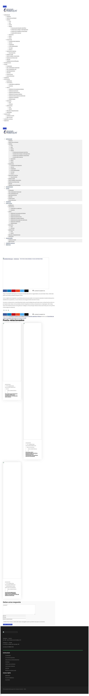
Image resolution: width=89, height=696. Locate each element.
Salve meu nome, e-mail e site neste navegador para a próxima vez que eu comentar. (24, 621)
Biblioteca (7, 2)
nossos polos (7, 114)
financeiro (9, 100)
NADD (10, 24)
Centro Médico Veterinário (13, 56)
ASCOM (8, 59)
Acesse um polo (10, 115)
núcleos (8, 19)
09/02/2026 (8, 384)
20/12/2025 (7, 582)
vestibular (6, 77)
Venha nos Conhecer (10, 664)
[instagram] (9, 691)
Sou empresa (12, 53)
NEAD (10, 38)
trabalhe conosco (8, 119)
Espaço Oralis (10, 54)
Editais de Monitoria (13, 91)
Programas (9, 39)
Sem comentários (11, 390)
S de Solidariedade (13, 46)
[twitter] (7, 691)
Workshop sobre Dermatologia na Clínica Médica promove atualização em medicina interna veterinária (32, 454)
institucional (7, 15)
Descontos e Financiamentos (12, 659)
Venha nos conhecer (11, 18)
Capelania (11, 44)
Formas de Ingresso (10, 657)
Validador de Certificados (13, 61)
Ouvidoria (5, 6)
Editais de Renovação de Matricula (17, 96)
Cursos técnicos (10, 76)
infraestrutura (7, 62)
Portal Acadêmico (8, 3)
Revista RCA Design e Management (19, 29)
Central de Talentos (11, 51)
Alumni (10, 43)
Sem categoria (30, 447)
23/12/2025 (28, 442)
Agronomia (9, 586)
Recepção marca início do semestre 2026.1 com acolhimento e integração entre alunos (11, 395)
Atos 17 (10, 49)
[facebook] (3, 691)
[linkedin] (5, 691)
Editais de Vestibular (14, 97)
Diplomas (6, 120)
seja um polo (10, 117)
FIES (10, 102)
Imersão (8, 72)
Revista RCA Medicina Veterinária (19, 31)
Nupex (10, 26)
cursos (5, 64)
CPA (10, 21)
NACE (10, 36)
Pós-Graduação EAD (11, 69)
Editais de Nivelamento (14, 92)
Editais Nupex (12, 99)
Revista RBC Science (16, 33)
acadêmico (9, 81)
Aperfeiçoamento (11, 71)
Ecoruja (10, 48)
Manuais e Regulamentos (12, 110)
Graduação (9, 66)
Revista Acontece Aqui (12, 57)
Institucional (9, 105)
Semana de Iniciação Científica (18, 28)
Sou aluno (7, 4)
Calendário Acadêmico (14, 84)
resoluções (9, 112)
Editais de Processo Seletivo (15, 94)
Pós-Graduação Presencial (13, 67)
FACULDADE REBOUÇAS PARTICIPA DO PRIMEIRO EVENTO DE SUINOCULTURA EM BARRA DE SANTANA (12, 594)
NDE (10, 23)
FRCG (7, 388)
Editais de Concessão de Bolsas (16, 89)
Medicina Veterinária (10, 587)
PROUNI (11, 104)
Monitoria (11, 34)
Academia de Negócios (14, 41)
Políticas (9, 16)
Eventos (11, 86)
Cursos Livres (10, 74)
